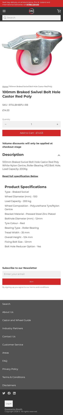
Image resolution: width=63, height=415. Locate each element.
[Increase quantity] (57, 124)
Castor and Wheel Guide (16, 320)
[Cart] (58, 11)
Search (6, 304)
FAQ (4, 361)
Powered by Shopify (13, 409)
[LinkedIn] (14, 393)
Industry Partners (12, 328)
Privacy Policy (10, 369)
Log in (9, 404)
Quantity (6, 119)
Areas (5, 352)
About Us (7, 312)
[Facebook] (9, 393)
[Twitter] (3, 393)
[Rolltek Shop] (31, 11)
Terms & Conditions (13, 377)
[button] (31, 133)
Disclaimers (9, 385)
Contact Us (8, 336)
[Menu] (5, 11)
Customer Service (12, 344)
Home (5, 86)
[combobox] (31, 17)
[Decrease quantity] (5, 124)
